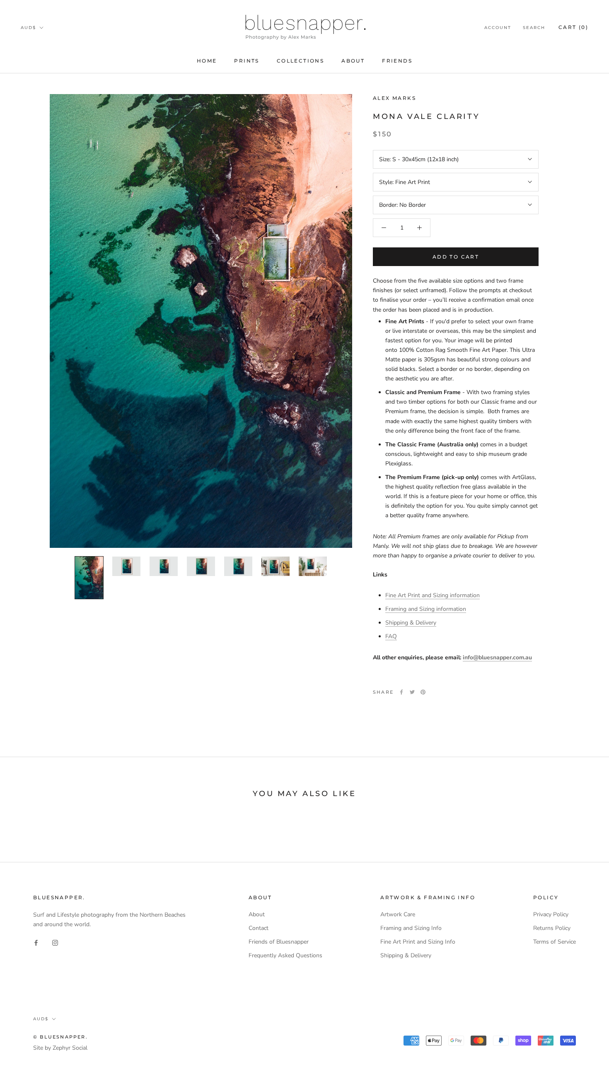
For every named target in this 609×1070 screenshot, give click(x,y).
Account (497, 27)
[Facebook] (401, 692)
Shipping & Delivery (410, 623)
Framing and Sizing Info (411, 928)
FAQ (391, 636)
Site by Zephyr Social (60, 1048)
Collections (300, 61)
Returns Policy (551, 928)
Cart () (573, 27)
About (353, 61)
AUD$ (28, 27)
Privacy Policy (550, 914)
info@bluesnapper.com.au (497, 657)
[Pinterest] (422, 692)
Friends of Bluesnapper (279, 942)
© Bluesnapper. (60, 1037)
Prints (246, 61)
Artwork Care (397, 914)
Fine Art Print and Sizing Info (417, 942)
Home (207, 61)
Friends (397, 61)
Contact (258, 928)
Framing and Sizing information (425, 609)
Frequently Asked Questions (285, 955)
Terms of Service (554, 942)
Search (534, 27)
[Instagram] (55, 942)
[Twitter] (412, 692)
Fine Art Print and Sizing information (432, 595)
